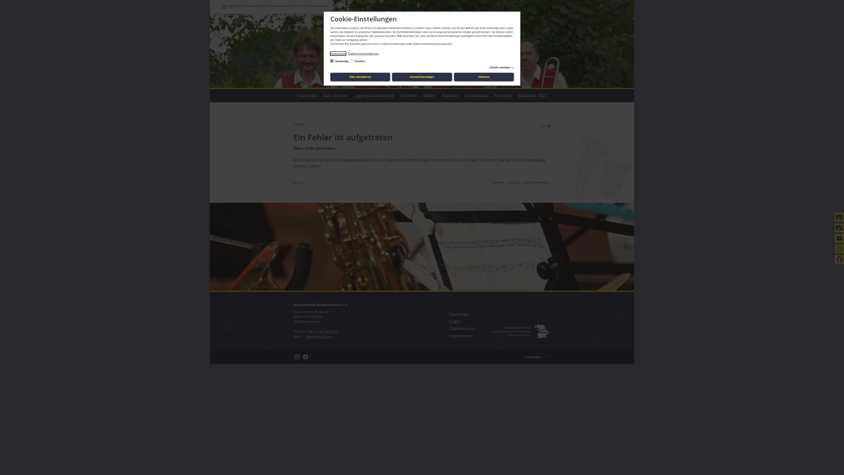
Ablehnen (484, 77)
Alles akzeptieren (360, 77)
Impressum (338, 53)
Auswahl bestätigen (422, 77)
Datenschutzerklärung (363, 53)
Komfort (359, 61)
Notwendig (342, 61)
